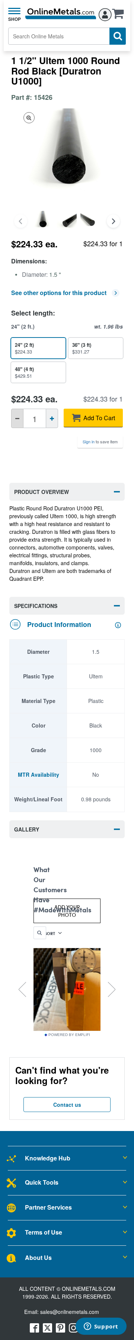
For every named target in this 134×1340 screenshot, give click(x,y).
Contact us (67, 1104)
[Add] (52, 418)
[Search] (117, 36)
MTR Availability (38, 774)
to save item (100, 441)
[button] (120, 16)
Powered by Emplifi (69, 1035)
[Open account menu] (105, 13)
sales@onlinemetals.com (69, 1311)
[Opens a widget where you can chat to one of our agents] (101, 1327)
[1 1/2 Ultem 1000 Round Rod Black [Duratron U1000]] (42, 221)
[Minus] (17, 418)
